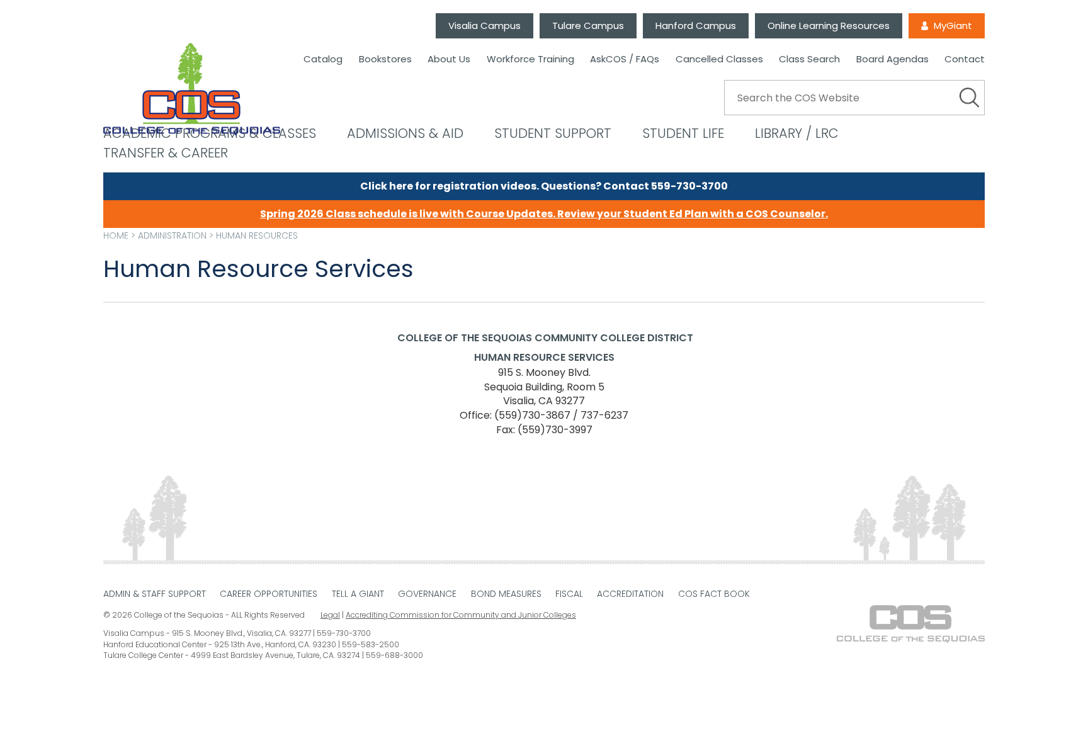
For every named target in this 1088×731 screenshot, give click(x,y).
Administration (172, 235)
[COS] (191, 89)
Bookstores (385, 59)
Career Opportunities (268, 593)
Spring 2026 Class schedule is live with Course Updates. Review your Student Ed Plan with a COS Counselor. (544, 214)
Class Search (809, 59)
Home (115, 235)
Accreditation (630, 593)
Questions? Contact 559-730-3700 (634, 186)
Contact (964, 59)
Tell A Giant (358, 593)
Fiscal (569, 593)
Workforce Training (530, 59)
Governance (427, 593)
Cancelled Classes (719, 59)
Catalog (323, 59)
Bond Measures (506, 593)
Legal (330, 614)
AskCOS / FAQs (624, 59)
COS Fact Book (714, 593)
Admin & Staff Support (154, 593)
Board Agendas (892, 59)
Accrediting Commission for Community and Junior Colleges (461, 614)
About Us (449, 59)
